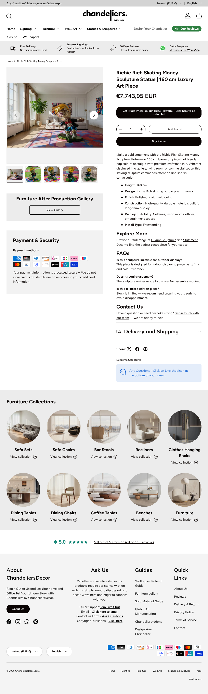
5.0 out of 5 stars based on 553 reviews (124, 542)
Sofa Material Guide (149, 601)
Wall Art (157, 670)
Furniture (184, 512)
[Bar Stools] (104, 427)
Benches (144, 512)
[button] (199, 15)
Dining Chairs (64, 512)
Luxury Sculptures (163, 240)
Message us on (184, 49)
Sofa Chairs (64, 449)
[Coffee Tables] (104, 490)
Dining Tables (23, 512)
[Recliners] (144, 427)
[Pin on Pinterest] (145, 349)
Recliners (144, 449)
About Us (18, 608)
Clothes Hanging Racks (184, 452)
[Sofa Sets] (23, 427)
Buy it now (159, 141)
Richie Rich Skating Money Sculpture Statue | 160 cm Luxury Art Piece (39, 61)
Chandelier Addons (148, 621)
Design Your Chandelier (150, 29)
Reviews (180, 596)
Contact (179, 628)
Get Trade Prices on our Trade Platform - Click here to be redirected (159, 112)
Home (10, 29)
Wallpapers (31, 37)
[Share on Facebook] (137, 349)
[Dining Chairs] (63, 490)
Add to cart (175, 129)
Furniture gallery (146, 593)
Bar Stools (104, 449)
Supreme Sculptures (129, 359)
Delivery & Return (186, 604)
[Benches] (144, 490)
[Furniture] (185, 490)
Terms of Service (185, 620)
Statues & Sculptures (179, 670)
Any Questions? (33, 3)
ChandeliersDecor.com (27, 670)
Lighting (125, 670)
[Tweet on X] (129, 349)
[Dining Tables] (23, 490)
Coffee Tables (104, 512)
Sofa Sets (23, 449)
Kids (199, 670)
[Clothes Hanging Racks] (185, 427)
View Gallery (55, 210)
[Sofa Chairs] (63, 427)
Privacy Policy (184, 612)
